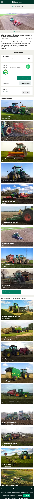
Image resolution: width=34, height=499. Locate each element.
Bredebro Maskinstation (11, 67)
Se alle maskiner (25, 83)
